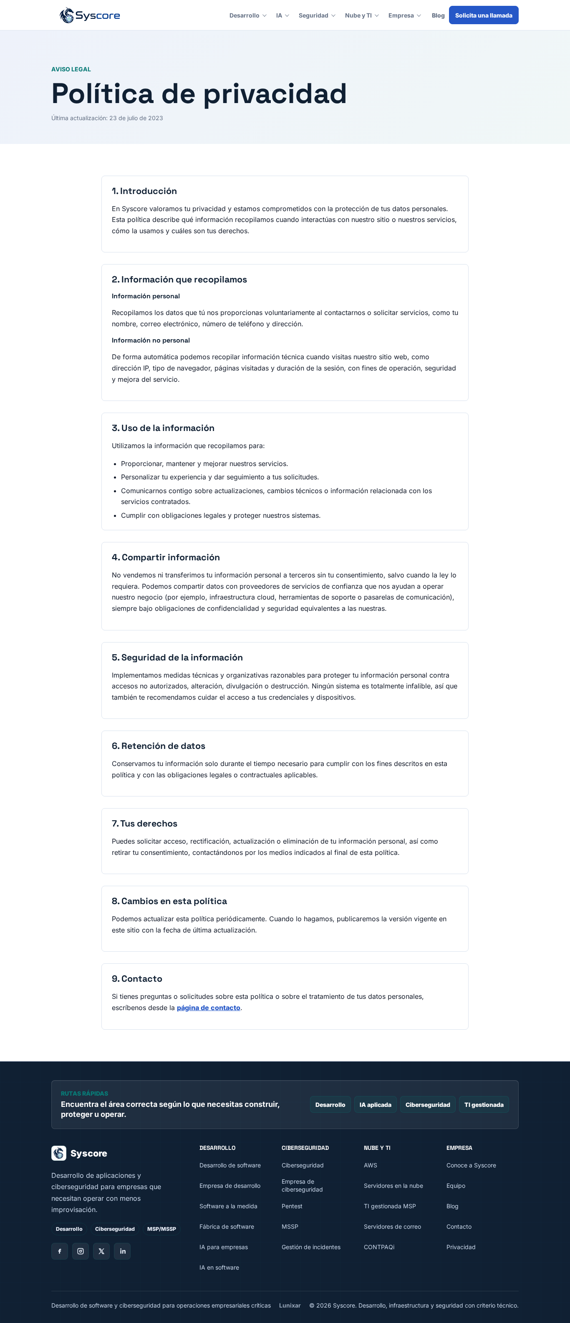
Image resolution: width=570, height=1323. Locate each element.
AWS (370, 1165)
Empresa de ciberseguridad (302, 1185)
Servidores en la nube (393, 1185)
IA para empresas (223, 1246)
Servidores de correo (392, 1226)
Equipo (455, 1185)
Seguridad (313, 15)
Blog (438, 15)
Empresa (401, 15)
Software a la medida (228, 1206)
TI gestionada (484, 1104)
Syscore (89, 1153)
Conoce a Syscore (471, 1165)
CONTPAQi (379, 1246)
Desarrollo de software (230, 1165)
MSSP (290, 1226)
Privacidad (461, 1246)
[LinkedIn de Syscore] (122, 1251)
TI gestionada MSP (390, 1206)
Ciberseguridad (428, 1104)
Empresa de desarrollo (229, 1185)
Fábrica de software (226, 1226)
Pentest (292, 1206)
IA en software (219, 1267)
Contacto (459, 1226)
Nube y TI (358, 15)
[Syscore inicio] (89, 15)
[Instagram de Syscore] (80, 1251)
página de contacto (208, 1007)
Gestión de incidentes (311, 1246)
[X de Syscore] (101, 1251)
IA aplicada (375, 1104)
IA (279, 15)
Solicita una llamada (483, 15)
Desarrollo (245, 15)
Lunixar (290, 1305)
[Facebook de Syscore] (59, 1251)
